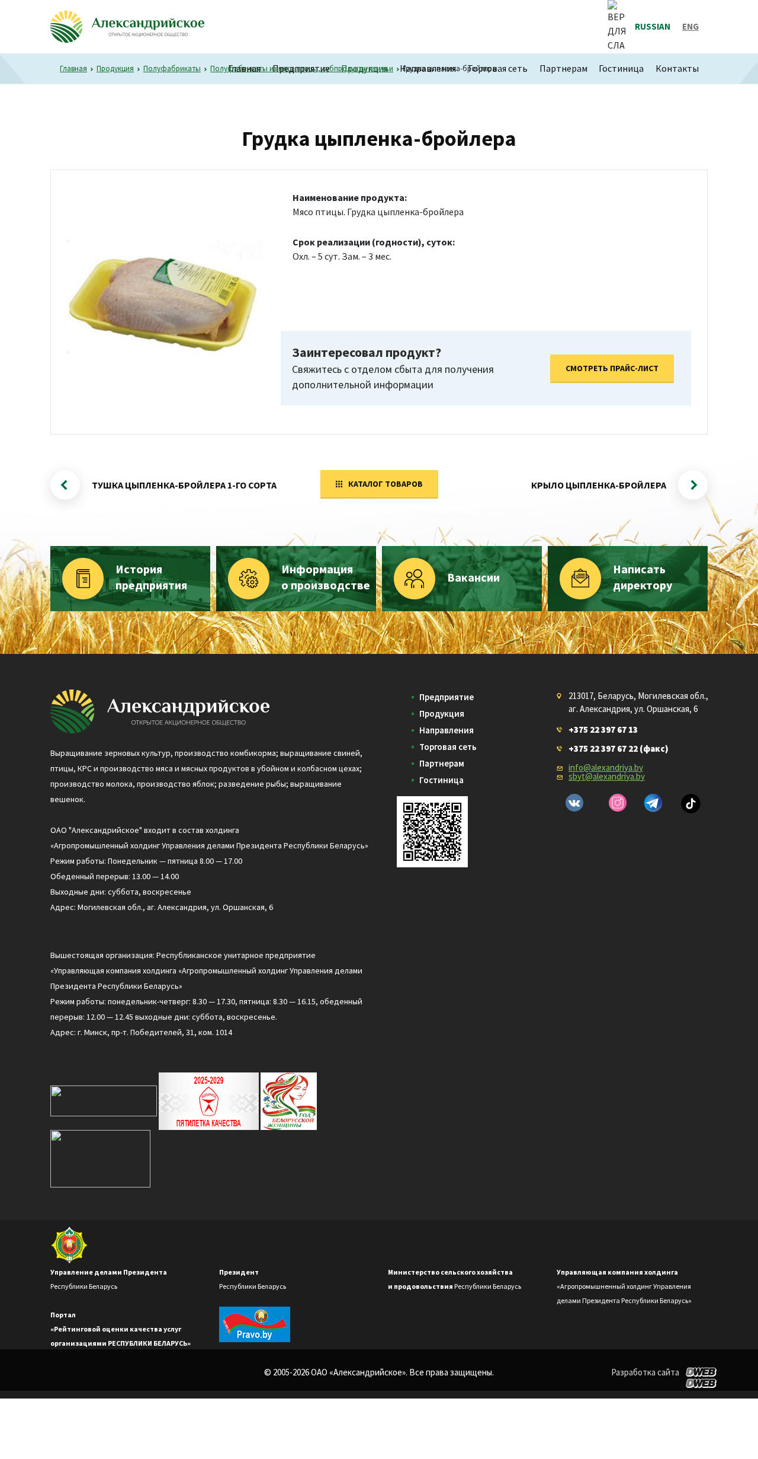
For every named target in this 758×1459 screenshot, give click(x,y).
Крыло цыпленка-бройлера (598, 485)
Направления (428, 68)
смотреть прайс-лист (612, 368)
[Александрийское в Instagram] (618, 803)
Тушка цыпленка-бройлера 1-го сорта (184, 485)
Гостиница (621, 68)
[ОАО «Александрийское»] (159, 710)
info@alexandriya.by (605, 767)
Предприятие (301, 68)
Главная (244, 68)
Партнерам (563, 68)
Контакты (677, 68)
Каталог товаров (385, 483)
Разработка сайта (645, 1372)
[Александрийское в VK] (574, 803)
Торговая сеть (497, 68)
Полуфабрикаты (172, 68)
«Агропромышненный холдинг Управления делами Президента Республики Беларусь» (624, 1286)
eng (690, 26)
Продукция (364, 68)
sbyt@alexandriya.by (606, 776)
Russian (652, 26)
